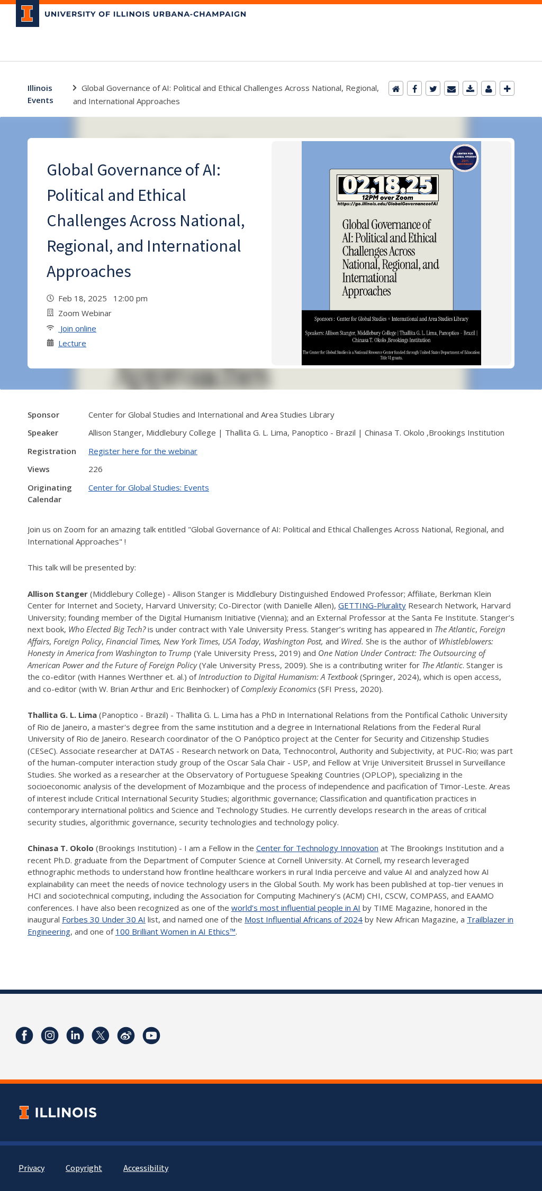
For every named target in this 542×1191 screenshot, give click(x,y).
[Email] (451, 88)
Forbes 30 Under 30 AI (104, 919)
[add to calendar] (470, 88)
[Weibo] (126, 1035)
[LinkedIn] (75, 1035)
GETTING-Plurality (372, 605)
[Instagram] (49, 1035)
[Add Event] (507, 88)
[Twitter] (433, 88)
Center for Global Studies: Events (148, 487)
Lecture (72, 343)
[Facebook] (414, 88)
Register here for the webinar (142, 451)
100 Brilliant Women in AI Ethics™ (175, 931)
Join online (77, 328)
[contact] (488, 88)
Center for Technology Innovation (317, 848)
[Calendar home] (396, 88)
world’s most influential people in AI (295, 907)
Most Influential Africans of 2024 (304, 919)
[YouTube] (151, 1035)
